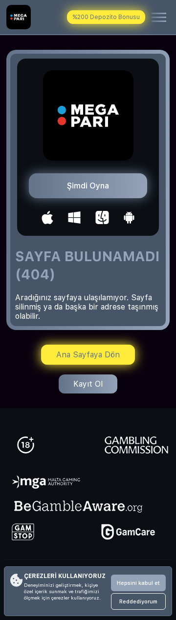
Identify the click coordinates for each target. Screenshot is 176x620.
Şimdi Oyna (88, 185)
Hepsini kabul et (138, 583)
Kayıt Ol (88, 384)
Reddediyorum (138, 602)
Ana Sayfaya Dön (88, 354)
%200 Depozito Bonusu (106, 17)
